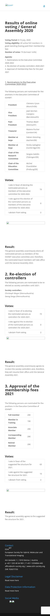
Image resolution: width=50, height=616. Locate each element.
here (17, 580)
